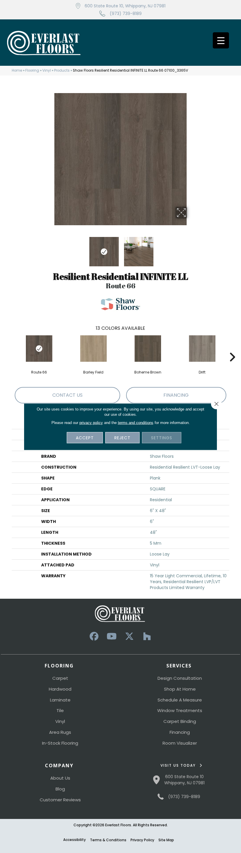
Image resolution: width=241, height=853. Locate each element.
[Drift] (202, 348)
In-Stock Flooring (60, 743)
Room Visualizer (180, 743)
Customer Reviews (60, 800)
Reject (122, 437)
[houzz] (147, 636)
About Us (60, 778)
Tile (60, 710)
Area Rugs (60, 732)
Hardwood (60, 689)
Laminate (60, 700)
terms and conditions (135, 422)
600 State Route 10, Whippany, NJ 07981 (125, 6)
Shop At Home (180, 689)
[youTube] (111, 636)
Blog (60, 789)
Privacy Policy (142, 839)
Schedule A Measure (180, 700)
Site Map (166, 839)
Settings (161, 437)
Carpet (60, 678)
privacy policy (91, 422)
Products (62, 70)
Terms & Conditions (108, 839)
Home (17, 70)
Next (191, 249)
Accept (85, 437)
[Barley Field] (93, 348)
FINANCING (176, 395)
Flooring (32, 70)
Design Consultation (180, 678)
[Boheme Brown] (147, 348)
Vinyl (46, 70)
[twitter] (129, 636)
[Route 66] (39, 348)
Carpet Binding (179, 721)
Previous (50, 249)
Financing (180, 732)
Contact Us (67, 395)
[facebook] (94, 636)
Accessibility (74, 839)
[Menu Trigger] (221, 40)
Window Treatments (179, 710)
